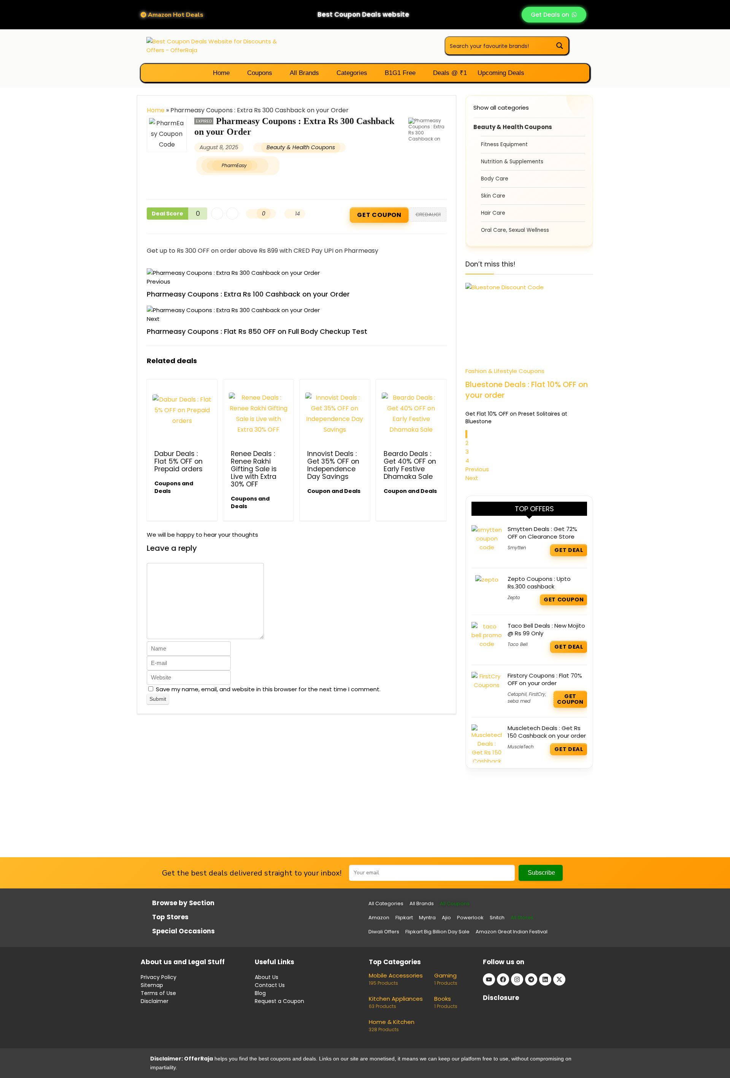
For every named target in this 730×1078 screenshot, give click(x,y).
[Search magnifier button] (559, 45)
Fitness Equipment (504, 144)
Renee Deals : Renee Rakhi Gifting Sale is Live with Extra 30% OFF (254, 469)
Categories (351, 73)
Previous (477, 469)
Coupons (258, 73)
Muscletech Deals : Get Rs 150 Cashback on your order (547, 732)
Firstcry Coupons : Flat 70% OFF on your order (545, 679)
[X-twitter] (559, 979)
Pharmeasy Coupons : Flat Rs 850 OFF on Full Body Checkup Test (257, 331)
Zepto (514, 597)
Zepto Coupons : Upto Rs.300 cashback (539, 582)
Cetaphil (517, 694)
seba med (519, 701)
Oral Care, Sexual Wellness (515, 230)
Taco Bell (518, 644)
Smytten (517, 547)
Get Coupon (379, 215)
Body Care (494, 178)
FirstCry (537, 694)
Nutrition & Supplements (512, 161)
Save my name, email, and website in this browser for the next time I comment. (268, 689)
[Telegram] (531, 979)
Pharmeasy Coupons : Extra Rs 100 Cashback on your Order (248, 294)
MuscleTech (521, 746)
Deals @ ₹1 (449, 73)
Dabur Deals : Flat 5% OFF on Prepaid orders (178, 461)
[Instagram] (517, 979)
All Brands (303, 73)
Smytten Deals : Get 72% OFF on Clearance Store (542, 533)
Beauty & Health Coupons (301, 147)
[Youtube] (489, 979)
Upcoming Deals (501, 73)
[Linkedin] (545, 979)
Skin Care (493, 195)
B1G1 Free (399, 73)
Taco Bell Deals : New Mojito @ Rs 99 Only (546, 629)
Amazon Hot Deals (174, 15)
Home (220, 73)
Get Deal (568, 550)
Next (471, 478)
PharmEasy (234, 165)
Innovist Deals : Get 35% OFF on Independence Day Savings (333, 465)
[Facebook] (503, 979)
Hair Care (493, 213)
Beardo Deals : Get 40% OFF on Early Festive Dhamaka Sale (410, 465)
